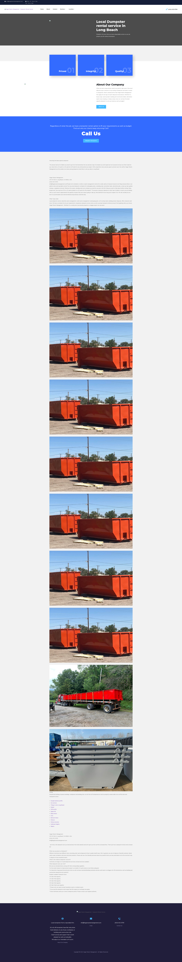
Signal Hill (53, 811)
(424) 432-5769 (172, 9)
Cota (52, 815)
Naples (52, 826)
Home (42, 9)
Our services (54, 803)
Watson (53, 820)
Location (71, 9)
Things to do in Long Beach (57, 805)
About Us (101, 106)
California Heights (55, 824)
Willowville (54, 809)
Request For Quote (91, 140)
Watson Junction (55, 822)
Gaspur (52, 807)
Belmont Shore (54, 818)
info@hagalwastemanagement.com (14, 1)
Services (62, 9)
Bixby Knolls (54, 813)
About (48, 9)
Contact (55, 9)
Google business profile (57, 801)
